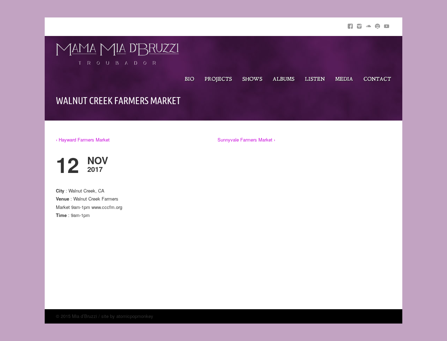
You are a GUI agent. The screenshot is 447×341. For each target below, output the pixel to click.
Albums (283, 79)
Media (344, 79)
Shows (252, 79)
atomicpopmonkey (134, 316)
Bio (189, 79)
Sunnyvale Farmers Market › (246, 139)
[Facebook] (350, 25)
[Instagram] (359, 25)
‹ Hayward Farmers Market (83, 139)
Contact (377, 79)
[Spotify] (377, 25)
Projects (218, 79)
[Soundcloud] (368, 25)
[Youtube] (386, 25)
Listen (315, 79)
